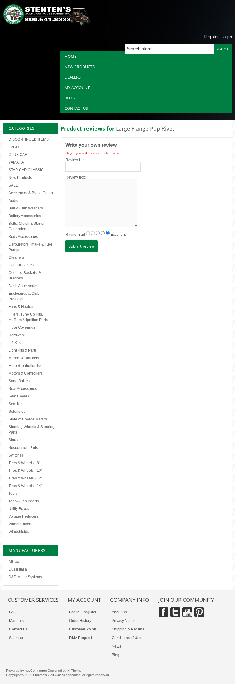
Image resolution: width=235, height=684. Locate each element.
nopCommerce (36, 670)
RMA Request (80, 638)
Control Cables (21, 265)
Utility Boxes (19, 509)
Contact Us (18, 629)
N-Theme (74, 670)
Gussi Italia (18, 569)
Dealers (73, 77)
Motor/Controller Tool (26, 366)
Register (211, 37)
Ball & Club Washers (26, 208)
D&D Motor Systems (25, 577)
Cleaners (16, 257)
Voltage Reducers (23, 516)
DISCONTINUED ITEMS (29, 139)
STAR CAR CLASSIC (26, 170)
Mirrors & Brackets (24, 358)
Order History (80, 621)
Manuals (16, 621)
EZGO (14, 147)
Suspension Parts (23, 448)
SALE (13, 185)
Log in (226, 37)
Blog (70, 98)
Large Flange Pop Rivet (145, 128)
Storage (15, 440)
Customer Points (83, 629)
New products (80, 66)
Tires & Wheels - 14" (25, 486)
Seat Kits (16, 404)
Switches (16, 455)
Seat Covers (19, 396)
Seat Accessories (23, 388)
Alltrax (14, 562)
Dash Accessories (23, 286)
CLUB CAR (18, 155)
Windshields (19, 532)
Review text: (75, 177)
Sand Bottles (19, 381)
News (116, 646)
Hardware (17, 335)
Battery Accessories (25, 216)
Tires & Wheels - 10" (25, 470)
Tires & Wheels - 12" (25, 478)
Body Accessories (23, 237)
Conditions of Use (126, 638)
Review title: (75, 160)
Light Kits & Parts (23, 350)
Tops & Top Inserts (24, 501)
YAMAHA (16, 162)
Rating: (71, 234)
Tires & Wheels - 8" (24, 463)
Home (70, 56)
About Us (119, 612)
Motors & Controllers (26, 373)
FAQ (12, 612)
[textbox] (171, 49)
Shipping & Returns (128, 629)
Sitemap (16, 638)
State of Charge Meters (28, 419)
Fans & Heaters (21, 307)
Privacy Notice (124, 621)
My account (77, 87)
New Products (20, 178)
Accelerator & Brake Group (31, 193)
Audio (13, 200)
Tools (13, 493)
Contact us (76, 108)
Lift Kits (15, 343)
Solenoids (17, 411)
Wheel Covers (20, 524)
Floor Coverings (22, 327)
